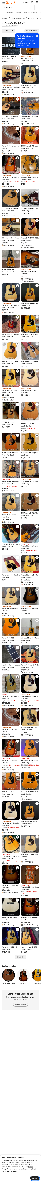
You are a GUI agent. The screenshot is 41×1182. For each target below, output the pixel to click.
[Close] (32, 8)
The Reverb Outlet (8, 12)
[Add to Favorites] (17, 67)
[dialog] (20, 1168)
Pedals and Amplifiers (30, 12)
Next (19, 957)
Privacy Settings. (11, 1171)
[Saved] (32, 2)
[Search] (37, 7)
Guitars (18, 12)
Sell (26, 2)
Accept (34, 1178)
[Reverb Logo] (11, 2)
